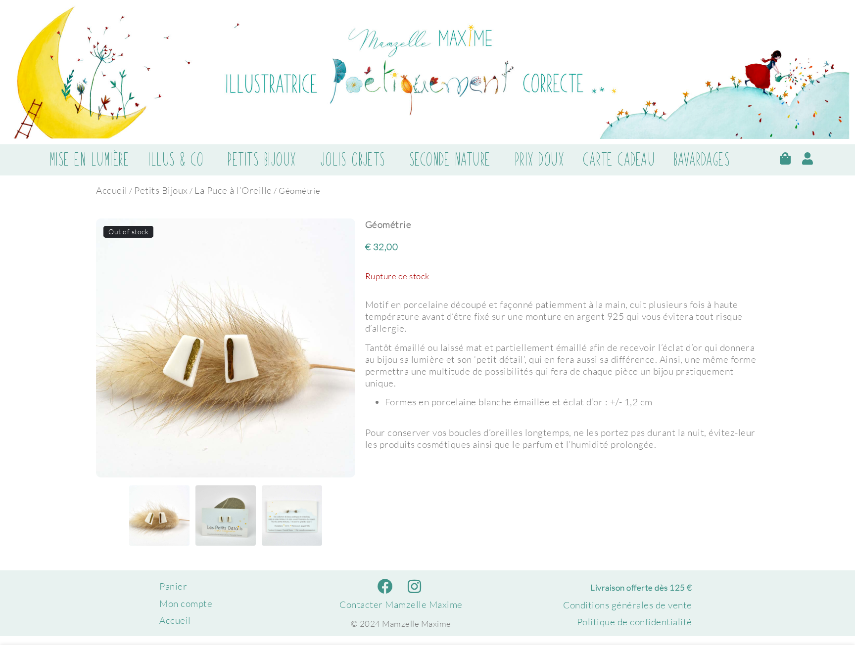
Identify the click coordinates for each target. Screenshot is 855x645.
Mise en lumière (89, 160)
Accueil (112, 190)
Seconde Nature (450, 160)
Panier (173, 586)
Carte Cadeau (619, 160)
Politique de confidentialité (634, 622)
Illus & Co (175, 160)
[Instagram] (414, 586)
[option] (225, 347)
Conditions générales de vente (627, 605)
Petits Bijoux (261, 160)
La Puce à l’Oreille (233, 190)
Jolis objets (352, 160)
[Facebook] (386, 586)
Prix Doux (540, 160)
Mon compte (185, 603)
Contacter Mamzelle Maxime (401, 604)
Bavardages (701, 160)
